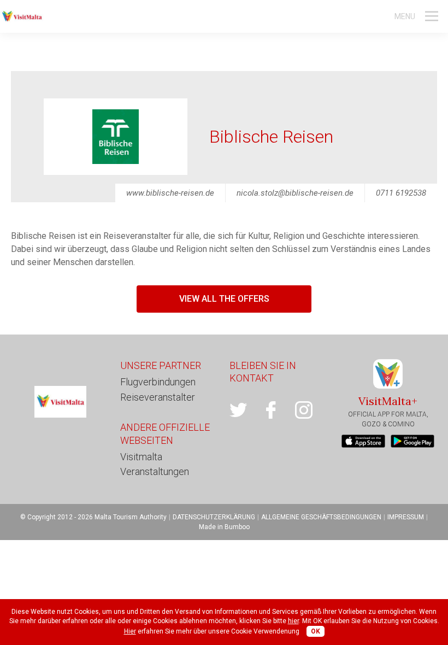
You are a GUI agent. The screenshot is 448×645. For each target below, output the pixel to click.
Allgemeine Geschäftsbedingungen (321, 517)
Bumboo (237, 527)
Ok (315, 631)
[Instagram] (311, 410)
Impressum (405, 517)
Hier (130, 631)
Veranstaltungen (154, 471)
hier (293, 621)
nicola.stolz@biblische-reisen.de (295, 193)
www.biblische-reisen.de (170, 193)
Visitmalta (141, 456)
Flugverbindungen (158, 382)
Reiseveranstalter (157, 397)
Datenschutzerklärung (214, 517)
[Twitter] (245, 410)
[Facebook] (278, 410)
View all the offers (224, 299)
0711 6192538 (401, 193)
